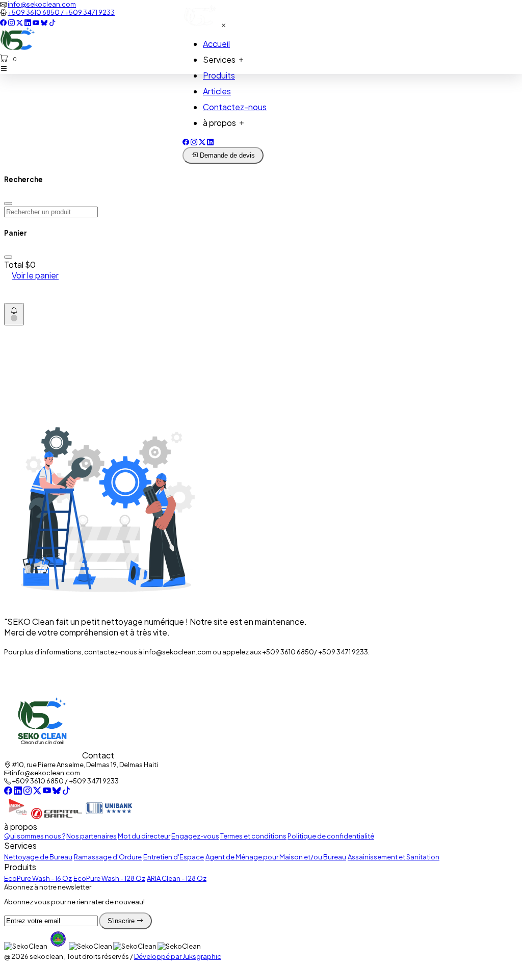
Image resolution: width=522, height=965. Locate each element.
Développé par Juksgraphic (177, 956)
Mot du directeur (144, 836)
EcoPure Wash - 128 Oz (109, 878)
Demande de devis (226, 155)
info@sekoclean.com (42, 4)
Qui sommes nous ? (34, 836)
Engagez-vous (195, 836)
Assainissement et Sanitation (393, 857)
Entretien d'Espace (173, 857)
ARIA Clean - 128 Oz (176, 878)
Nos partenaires (91, 836)
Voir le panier (35, 275)
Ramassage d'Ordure (108, 857)
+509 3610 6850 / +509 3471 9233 (61, 12)
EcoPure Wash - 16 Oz (38, 878)
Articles (217, 91)
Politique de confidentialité (331, 836)
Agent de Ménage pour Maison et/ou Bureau (275, 857)
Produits (219, 75)
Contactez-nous (235, 106)
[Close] (8, 203)
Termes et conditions (253, 836)
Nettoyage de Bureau (38, 857)
